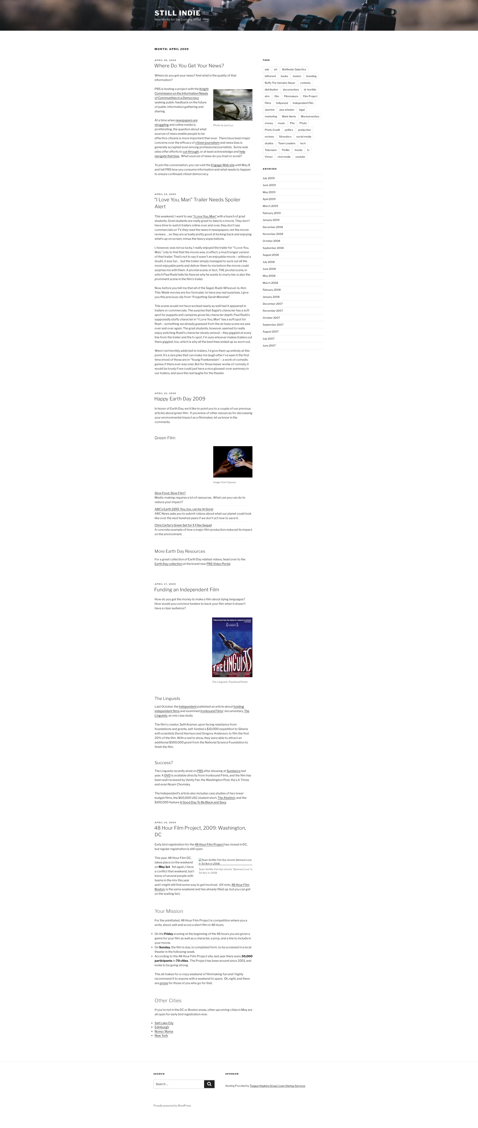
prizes (164, 983)
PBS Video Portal (218, 564)
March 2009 (270, 205)
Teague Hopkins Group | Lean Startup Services (277, 1085)
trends (298, 150)
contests (305, 82)
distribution (271, 89)
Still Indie (178, 13)
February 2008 (272, 289)
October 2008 (271, 240)
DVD (167, 775)
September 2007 (273, 324)
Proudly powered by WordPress (172, 1105)
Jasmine (270, 109)
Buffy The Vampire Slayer (280, 82)
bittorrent (270, 76)
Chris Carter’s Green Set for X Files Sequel (183, 525)
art (275, 69)
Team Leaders (286, 143)
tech (303, 143)
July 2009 (269, 178)
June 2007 (269, 345)
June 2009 (269, 185)
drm (267, 96)
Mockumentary (310, 116)
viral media (284, 156)
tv (308, 150)
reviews (269, 136)
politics (289, 129)
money (269, 123)
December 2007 (273, 303)
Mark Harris (289, 116)
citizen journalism (207, 142)
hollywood (282, 102)
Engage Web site (223, 165)
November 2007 (273, 310)
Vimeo (269, 156)
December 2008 (273, 227)
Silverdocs (285, 136)
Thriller (286, 150)
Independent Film (303, 102)
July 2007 (268, 338)
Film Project (310, 96)
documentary (291, 89)
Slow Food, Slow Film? (170, 493)
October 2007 (271, 317)
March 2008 (270, 282)
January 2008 (271, 296)
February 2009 (272, 213)
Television (271, 150)
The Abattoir (226, 798)
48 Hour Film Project (209, 844)
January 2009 (271, 219)
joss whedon (287, 109)
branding (311, 76)
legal (302, 109)
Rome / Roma (164, 1031)
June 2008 (269, 268)
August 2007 (271, 331)
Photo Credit (272, 129)
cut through (191, 151)
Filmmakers (291, 96)
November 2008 (273, 233)
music (281, 123)
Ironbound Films (211, 711)
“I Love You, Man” (205, 216)
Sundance (233, 771)
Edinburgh (162, 1027)
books (284, 76)
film (276, 96)
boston (297, 76)
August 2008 (271, 254)
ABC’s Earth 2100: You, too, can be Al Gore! (184, 509)
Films (268, 102)
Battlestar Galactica (294, 69)
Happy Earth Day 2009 (179, 399)
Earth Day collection (168, 564)
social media (303, 136)
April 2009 (269, 199)
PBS (200, 771)
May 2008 (269, 275)
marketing (271, 116)
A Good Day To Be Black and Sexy (203, 802)
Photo (303, 123)
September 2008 (273, 247)
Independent (188, 706)
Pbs (292, 123)
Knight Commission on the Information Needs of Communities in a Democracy (182, 93)
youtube (300, 156)
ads (267, 69)
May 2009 (269, 192)
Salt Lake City (164, 1023)
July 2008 (269, 261)
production (304, 129)
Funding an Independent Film (186, 589)
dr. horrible (310, 89)
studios (269, 143)
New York (161, 1035)
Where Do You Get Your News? (189, 65)
